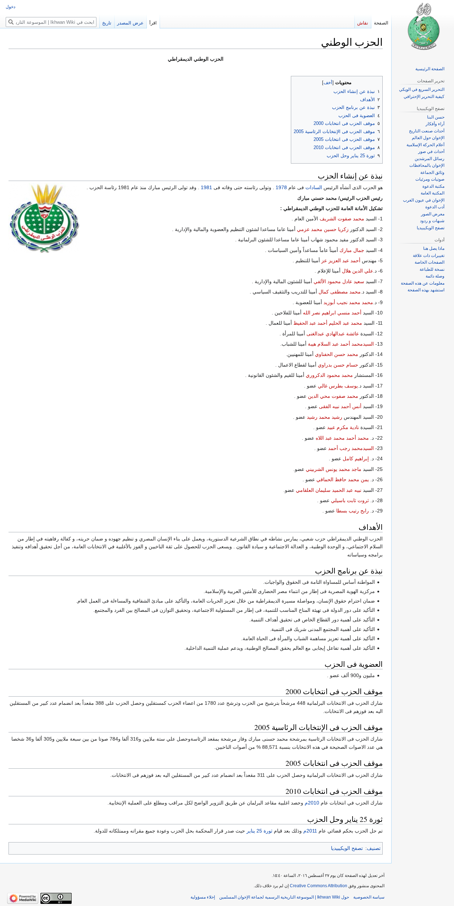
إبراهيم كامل (356, 458)
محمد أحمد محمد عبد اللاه (342, 438)
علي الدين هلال (357, 271)
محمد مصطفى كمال (340, 292)
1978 (281, 187)
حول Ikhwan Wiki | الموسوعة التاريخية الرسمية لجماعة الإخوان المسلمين (284, 897)
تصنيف (374, 848)
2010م (312, 803)
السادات (313, 187)
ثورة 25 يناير (259, 831)
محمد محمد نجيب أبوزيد (348, 302)
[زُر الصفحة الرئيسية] (422, 28)
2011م (310, 831)
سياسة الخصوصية (368, 897)
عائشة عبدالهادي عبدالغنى (332, 333)
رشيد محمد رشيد (324, 417)
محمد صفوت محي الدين (333, 396)
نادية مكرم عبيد (343, 427)
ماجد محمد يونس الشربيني (333, 469)
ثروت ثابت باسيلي (350, 500)
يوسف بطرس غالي (338, 386)
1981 (206, 187)
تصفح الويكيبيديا (347, 848)
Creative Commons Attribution (318, 885)
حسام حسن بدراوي (338, 365)
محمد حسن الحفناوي (336, 354)
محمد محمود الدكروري (329, 375)
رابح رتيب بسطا (352, 511)
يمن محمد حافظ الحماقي (342, 479)
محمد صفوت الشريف (342, 218)
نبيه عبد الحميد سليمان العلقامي (328, 490)
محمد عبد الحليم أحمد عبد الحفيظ (327, 323)
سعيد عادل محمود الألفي (339, 281)
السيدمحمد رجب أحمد (351, 448)
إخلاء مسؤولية (202, 897)
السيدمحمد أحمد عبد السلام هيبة (341, 344)
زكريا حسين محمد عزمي (323, 229)
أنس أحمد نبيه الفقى (340, 406)
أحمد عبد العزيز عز (340, 260)
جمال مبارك (351, 250)
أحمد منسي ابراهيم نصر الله (332, 312)
